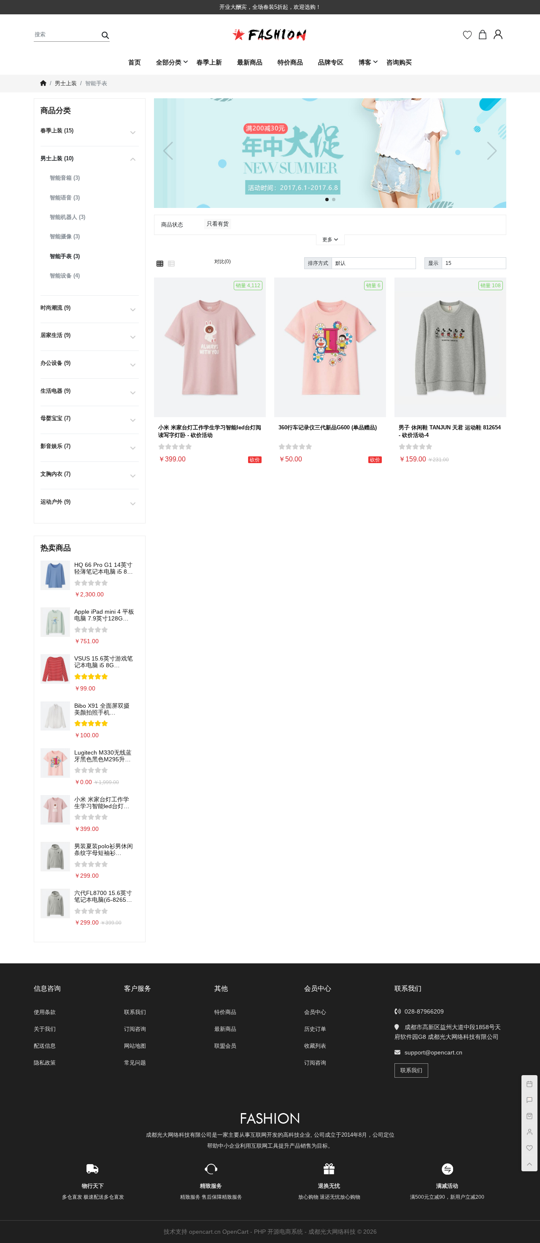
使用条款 (45, 1012)
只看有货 (218, 224)
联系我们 (135, 1012)
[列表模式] (171, 264)
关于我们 (45, 1029)
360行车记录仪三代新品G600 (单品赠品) (327, 427)
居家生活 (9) (55, 335)
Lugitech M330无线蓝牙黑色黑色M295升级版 (103, 756)
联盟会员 (225, 1046)
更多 (328, 240)
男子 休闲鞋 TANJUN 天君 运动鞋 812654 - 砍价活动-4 (450, 431)
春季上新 (209, 62)
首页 (134, 62)
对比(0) (222, 261)
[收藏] (257, 360)
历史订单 (315, 1029)
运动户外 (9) (55, 502)
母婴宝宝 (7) (55, 418)
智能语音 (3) (65, 197)
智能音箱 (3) (65, 178)
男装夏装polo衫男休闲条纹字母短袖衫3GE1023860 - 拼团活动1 (103, 849)
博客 (365, 62)
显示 (433, 263)
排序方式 (318, 263)
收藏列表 (315, 1046)
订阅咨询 (135, 1029)
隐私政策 (45, 1063)
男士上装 (66, 83)
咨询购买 (399, 62)
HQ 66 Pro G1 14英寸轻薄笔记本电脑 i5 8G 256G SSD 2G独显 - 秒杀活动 (103, 568)
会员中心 (315, 1012)
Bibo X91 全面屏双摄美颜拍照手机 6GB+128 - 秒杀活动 (102, 709)
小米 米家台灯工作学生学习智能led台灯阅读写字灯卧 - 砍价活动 (103, 802)
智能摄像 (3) (65, 236)
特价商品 (290, 62)
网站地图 (135, 1046)
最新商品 (249, 62)
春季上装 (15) (56, 130)
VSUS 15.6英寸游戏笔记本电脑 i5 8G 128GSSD (103, 662)
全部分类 (168, 62)
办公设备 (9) (55, 363)
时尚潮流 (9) (55, 308)
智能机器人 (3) (67, 217)
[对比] (257, 380)
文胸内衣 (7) (55, 474)
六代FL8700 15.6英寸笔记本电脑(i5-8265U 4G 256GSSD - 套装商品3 (104, 896)
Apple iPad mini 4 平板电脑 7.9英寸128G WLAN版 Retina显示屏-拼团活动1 (104, 615)
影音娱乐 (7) (55, 446)
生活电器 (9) (55, 391)
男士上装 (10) (56, 158)
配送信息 (45, 1046)
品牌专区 (330, 62)
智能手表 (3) (65, 256)
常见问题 (135, 1063)
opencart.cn (205, 1231)
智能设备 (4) (65, 275)
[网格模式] (160, 264)
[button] (492, 151)
